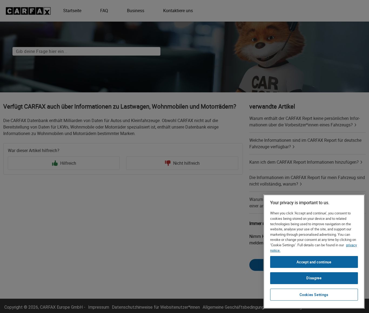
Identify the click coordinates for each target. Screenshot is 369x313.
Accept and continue (314, 262)
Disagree (313, 278)
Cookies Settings (314, 294)
